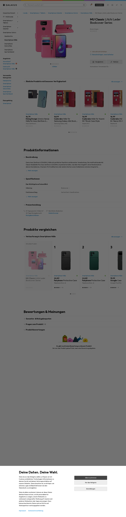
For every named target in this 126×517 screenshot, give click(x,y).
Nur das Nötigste (90, 483)
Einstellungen (90, 489)
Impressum (22, 511)
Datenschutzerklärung (35, 511)
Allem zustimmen (90, 478)
